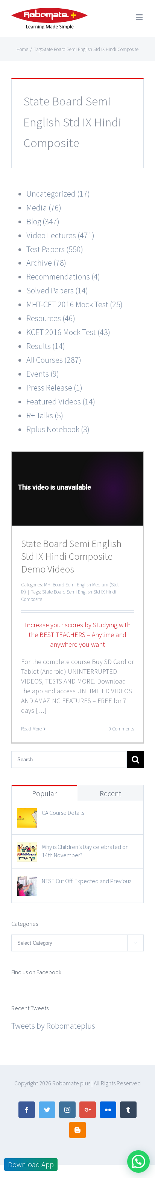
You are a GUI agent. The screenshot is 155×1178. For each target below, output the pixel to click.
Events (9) (42, 373)
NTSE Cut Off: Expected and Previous (86, 881)
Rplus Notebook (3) (58, 429)
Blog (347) (42, 221)
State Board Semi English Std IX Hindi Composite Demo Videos (71, 556)
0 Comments (121, 729)
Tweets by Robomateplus (53, 1025)
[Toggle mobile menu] (140, 17)
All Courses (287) (53, 360)
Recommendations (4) (63, 276)
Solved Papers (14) (57, 290)
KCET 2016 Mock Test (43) (68, 332)
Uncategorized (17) (58, 193)
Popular (44, 793)
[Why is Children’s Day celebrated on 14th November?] (27, 849)
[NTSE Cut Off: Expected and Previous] (27, 883)
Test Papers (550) (54, 249)
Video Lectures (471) (60, 235)
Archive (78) (46, 262)
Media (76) (43, 207)
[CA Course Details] (27, 815)
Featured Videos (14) (60, 401)
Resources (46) (50, 318)
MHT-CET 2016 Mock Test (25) (74, 304)
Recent (110, 793)
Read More (31, 729)
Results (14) (45, 346)
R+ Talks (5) (44, 415)
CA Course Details (63, 812)
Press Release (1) (54, 387)
